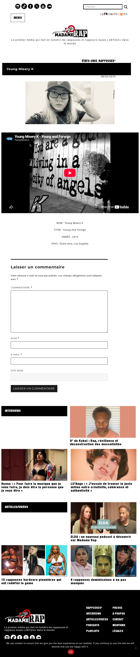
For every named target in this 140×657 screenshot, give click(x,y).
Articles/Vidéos (16, 507)
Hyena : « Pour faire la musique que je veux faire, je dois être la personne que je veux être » (32, 487)
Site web (17, 370)
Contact (118, 619)
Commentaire (21, 287)
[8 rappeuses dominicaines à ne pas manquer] (103, 560)
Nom (15, 338)
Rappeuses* (107, 61)
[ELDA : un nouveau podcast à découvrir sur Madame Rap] (103, 517)
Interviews (13, 411)
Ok (70, 652)
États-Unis (89, 61)
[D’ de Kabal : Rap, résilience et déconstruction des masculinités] (103, 421)
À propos (119, 614)
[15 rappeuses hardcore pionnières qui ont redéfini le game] (34, 560)
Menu (18, 18)
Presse (117, 608)
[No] (135, 648)
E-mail (16, 354)
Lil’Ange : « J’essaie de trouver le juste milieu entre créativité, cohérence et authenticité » (101, 487)
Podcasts (92, 625)
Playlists (92, 631)
